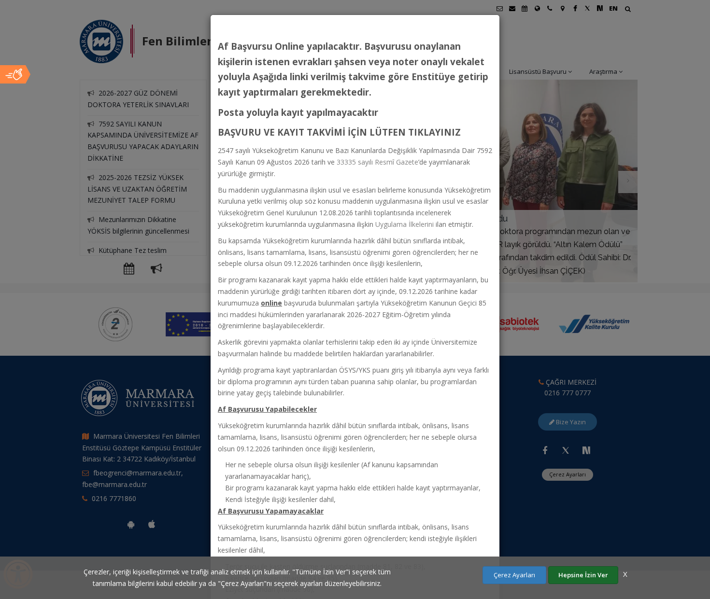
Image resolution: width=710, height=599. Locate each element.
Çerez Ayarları (514, 575)
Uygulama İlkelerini (404, 224)
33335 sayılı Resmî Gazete (377, 162)
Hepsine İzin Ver (583, 575)
